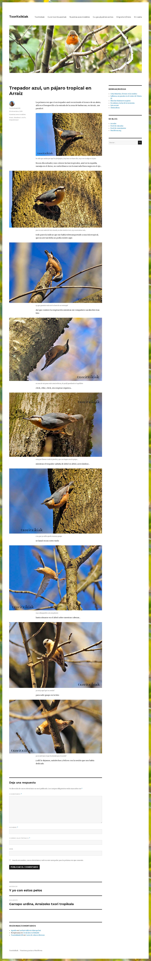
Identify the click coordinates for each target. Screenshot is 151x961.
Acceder (113, 124)
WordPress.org (115, 130)
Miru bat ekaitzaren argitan (120, 101)
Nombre (13, 827)
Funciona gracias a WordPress (31, 951)
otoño (23, 117)
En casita (138, 17)
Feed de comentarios (118, 128)
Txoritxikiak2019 (14, 108)
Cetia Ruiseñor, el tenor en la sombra (123, 94)
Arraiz (11, 117)
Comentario (15, 794)
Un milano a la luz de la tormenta (122, 103)
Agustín (14, 930)
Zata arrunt (114, 105)
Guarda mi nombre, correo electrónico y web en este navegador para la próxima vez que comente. (47, 860)
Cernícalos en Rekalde (31, 933)
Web (11, 849)
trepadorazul (13, 120)
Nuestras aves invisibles (80, 17)
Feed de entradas (116, 126)
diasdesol (17, 117)
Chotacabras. (115, 108)
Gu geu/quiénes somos (103, 17)
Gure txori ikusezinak (57, 17)
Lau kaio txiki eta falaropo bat (30, 930)
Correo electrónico (19, 838)
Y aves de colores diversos (35, 935)
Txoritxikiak (18, 16)
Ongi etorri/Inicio (123, 17)
